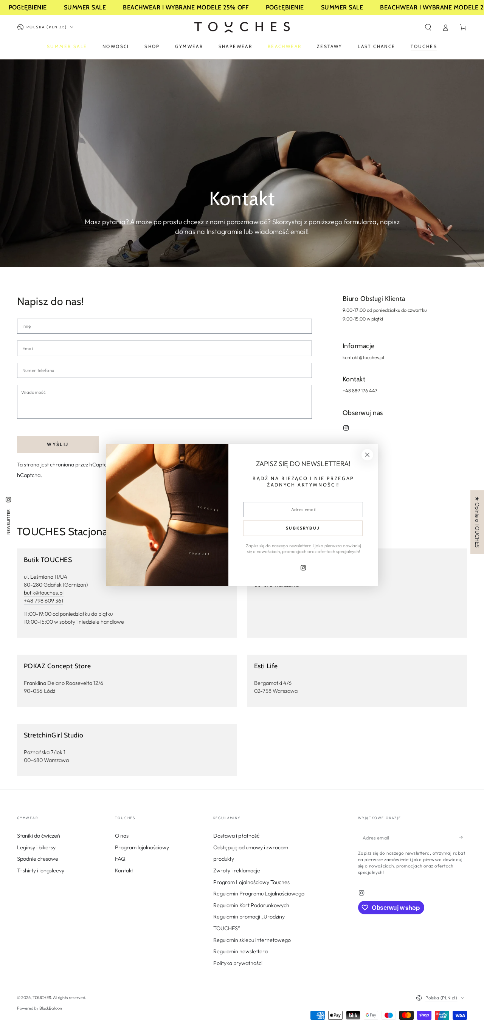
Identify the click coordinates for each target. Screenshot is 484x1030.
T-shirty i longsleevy (40, 870)
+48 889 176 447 (360, 390)
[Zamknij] (367, 454)
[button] (428, 27)
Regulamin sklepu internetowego (252, 940)
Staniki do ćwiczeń (38, 835)
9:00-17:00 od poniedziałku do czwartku (385, 310)
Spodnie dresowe (37, 858)
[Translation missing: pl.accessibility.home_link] (242, 27)
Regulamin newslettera (240, 951)
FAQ (120, 858)
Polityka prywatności (237, 963)
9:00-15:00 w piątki (363, 319)
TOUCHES (42, 997)
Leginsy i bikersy (36, 847)
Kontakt (124, 870)
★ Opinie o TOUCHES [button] (477, 522)
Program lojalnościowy (142, 847)
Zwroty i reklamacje (236, 870)
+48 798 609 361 (43, 600)
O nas (122, 835)
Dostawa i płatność (236, 835)
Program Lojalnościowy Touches (251, 882)
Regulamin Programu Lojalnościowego (258, 893)
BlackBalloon (50, 1008)
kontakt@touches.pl (363, 357)
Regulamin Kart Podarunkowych (251, 905)
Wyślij (57, 444)
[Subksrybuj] (463, 837)
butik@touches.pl (44, 592)
